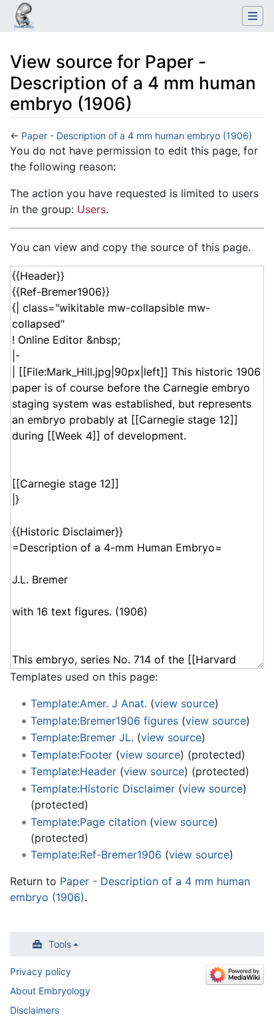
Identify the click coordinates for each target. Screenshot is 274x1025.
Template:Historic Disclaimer (103, 788)
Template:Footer (71, 754)
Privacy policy (40, 971)
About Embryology (50, 990)
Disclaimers (34, 1010)
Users (91, 209)
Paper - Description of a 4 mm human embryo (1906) (136, 135)
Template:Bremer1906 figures (104, 720)
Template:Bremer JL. (82, 737)
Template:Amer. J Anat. (89, 703)
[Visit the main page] (24, 17)
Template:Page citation (88, 822)
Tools (60, 944)
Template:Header (73, 771)
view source (184, 703)
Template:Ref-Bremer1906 (96, 854)
